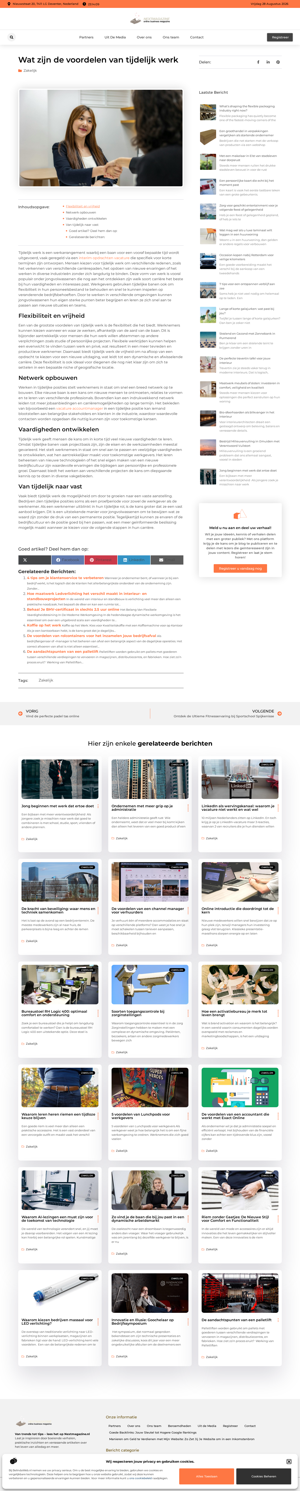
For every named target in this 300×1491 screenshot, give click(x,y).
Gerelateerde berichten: (87, 237)
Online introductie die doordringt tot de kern (238, 910)
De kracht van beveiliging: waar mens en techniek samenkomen (58, 910)
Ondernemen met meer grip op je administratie (142, 808)
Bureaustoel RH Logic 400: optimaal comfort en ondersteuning (54, 1013)
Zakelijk (30, 70)
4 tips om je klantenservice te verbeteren (65, 578)
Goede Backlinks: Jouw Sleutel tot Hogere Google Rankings (153, 1432)
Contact (197, 37)
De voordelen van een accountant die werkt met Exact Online (235, 1116)
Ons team (171, 37)
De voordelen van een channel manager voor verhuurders (148, 910)
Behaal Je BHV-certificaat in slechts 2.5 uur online (73, 609)
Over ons (144, 37)
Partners (86, 37)
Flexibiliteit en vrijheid (83, 206)
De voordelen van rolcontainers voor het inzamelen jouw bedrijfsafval (91, 636)
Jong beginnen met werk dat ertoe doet (248, 470)
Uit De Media (115, 37)
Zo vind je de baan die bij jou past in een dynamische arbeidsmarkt (148, 1219)
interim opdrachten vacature (104, 258)
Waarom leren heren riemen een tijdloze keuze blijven (58, 1116)
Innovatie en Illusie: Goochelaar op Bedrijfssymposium (143, 1322)
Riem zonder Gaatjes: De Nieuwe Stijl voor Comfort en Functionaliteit (235, 1219)
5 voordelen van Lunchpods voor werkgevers (141, 1116)
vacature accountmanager (79, 408)
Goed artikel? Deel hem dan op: (93, 231)
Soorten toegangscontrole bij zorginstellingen (138, 1013)
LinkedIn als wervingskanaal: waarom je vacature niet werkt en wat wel (238, 808)
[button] (289, 1461)
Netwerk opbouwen (81, 212)
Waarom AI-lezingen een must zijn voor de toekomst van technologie (57, 1219)
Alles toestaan (206, 1476)
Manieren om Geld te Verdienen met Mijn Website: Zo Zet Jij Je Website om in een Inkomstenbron (182, 1439)
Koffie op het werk (44, 625)
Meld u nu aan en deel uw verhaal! (240, 528)
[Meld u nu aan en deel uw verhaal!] (240, 514)
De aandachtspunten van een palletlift (62, 652)
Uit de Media (207, 1426)
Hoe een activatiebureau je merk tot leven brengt (234, 1013)
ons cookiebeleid (140, 1478)
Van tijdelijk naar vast (82, 225)
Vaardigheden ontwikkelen (86, 219)
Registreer (230, 1426)
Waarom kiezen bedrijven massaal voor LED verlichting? (57, 1322)
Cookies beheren (263, 1476)
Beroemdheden (179, 1426)
